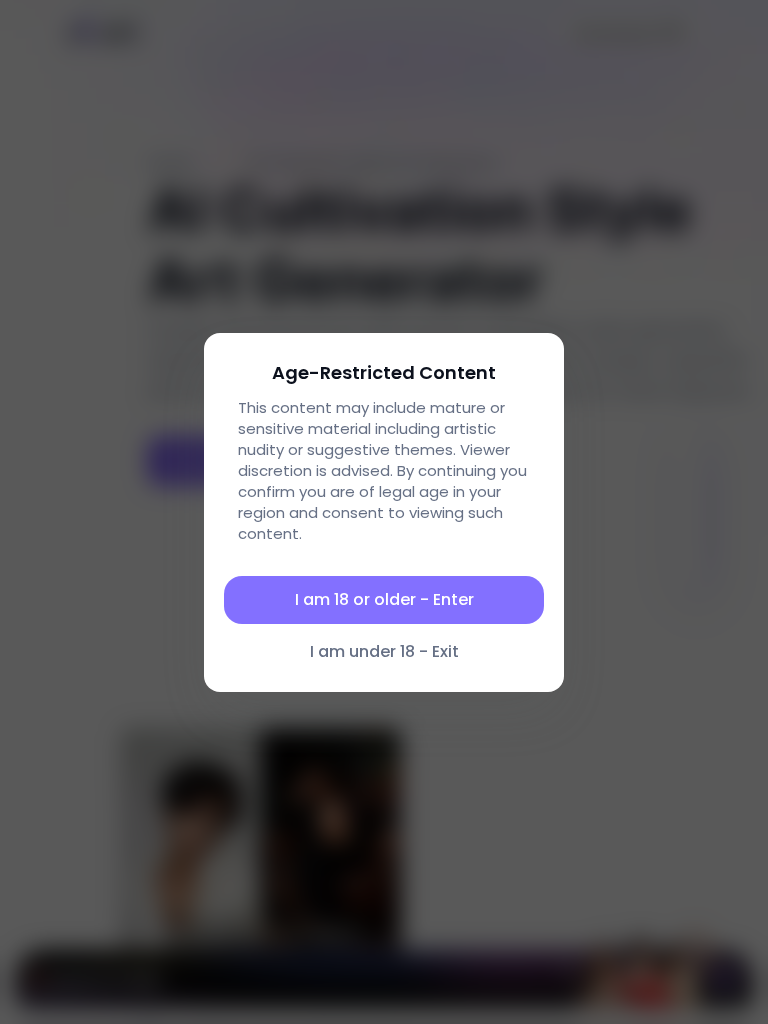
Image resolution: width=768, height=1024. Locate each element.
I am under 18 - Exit (384, 651)
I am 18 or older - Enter (384, 599)
